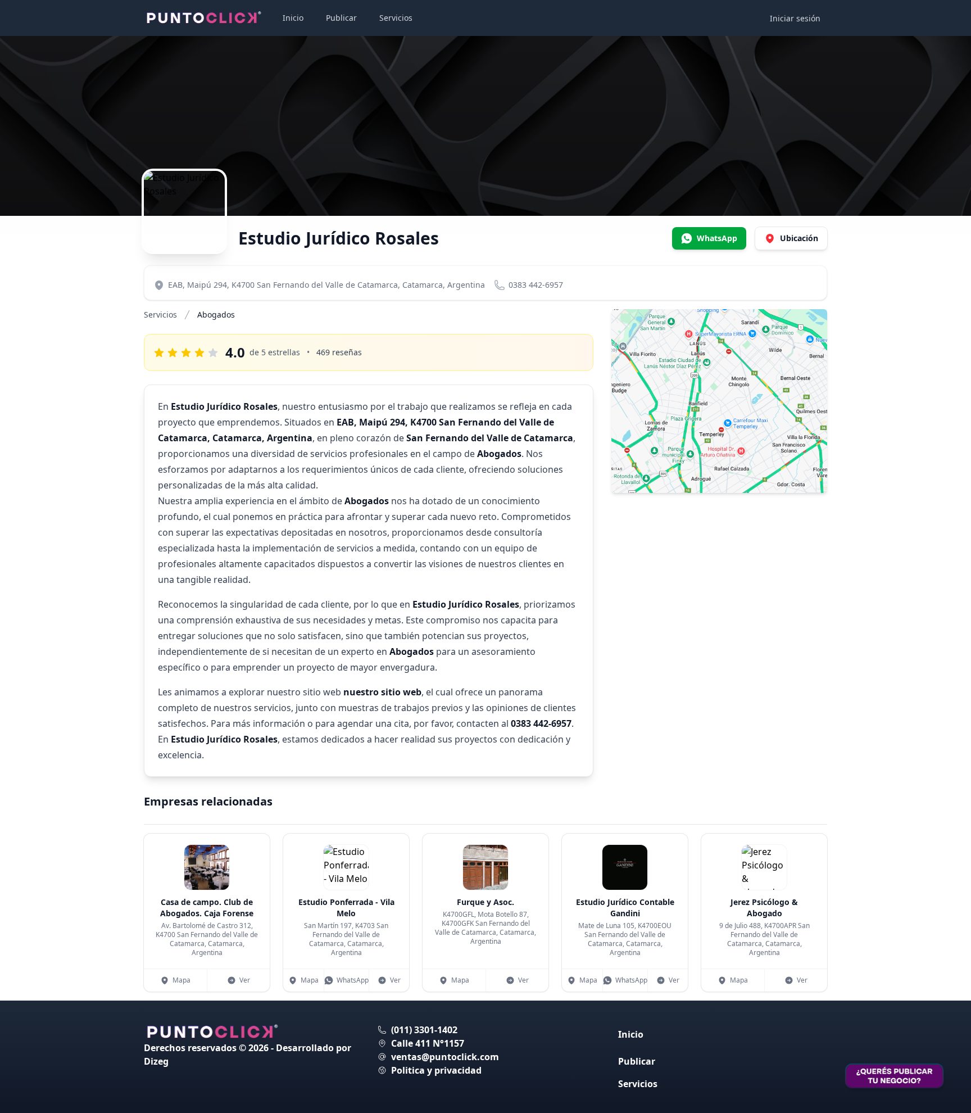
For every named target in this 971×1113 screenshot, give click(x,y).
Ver (244, 980)
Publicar (341, 17)
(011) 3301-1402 (424, 1030)
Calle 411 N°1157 (427, 1043)
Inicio (293, 17)
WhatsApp (353, 980)
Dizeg (156, 1061)
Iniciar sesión (795, 18)
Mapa (181, 980)
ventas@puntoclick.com (445, 1057)
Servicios (395, 17)
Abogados (216, 314)
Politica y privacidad (436, 1070)
